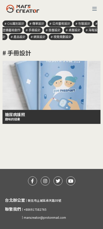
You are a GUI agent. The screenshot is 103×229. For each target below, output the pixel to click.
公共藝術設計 (61, 24)
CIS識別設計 (15, 24)
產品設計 (20, 37)
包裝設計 (84, 24)
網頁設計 (40, 37)
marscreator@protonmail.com (45, 217)
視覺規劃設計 (63, 37)
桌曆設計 (74, 30)
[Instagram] (45, 180)
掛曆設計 (54, 30)
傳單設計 (38, 24)
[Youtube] (70, 180)
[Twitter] (58, 180)
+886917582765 (35, 209)
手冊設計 (34, 30)
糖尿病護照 (15, 114)
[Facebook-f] (32, 180)
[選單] (94, 9)
